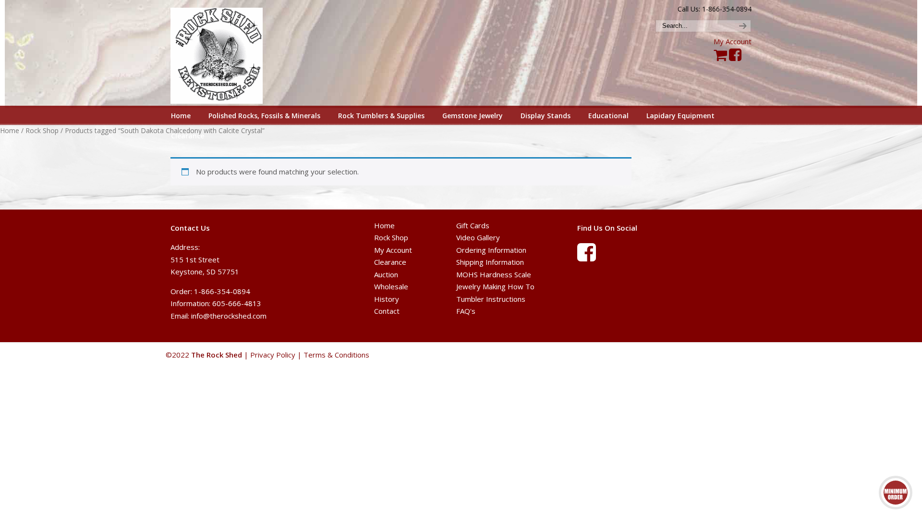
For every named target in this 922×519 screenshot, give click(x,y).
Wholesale (391, 286)
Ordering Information (491, 250)
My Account (733, 41)
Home (9, 130)
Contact (387, 311)
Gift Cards (472, 225)
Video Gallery (478, 237)
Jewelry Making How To (495, 286)
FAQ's (465, 311)
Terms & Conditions (336, 354)
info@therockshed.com (229, 316)
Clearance (390, 262)
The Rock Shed (227, 53)
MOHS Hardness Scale (493, 274)
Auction (386, 274)
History (386, 299)
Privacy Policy (272, 354)
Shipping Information (490, 262)
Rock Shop (42, 130)
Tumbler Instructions (490, 299)
